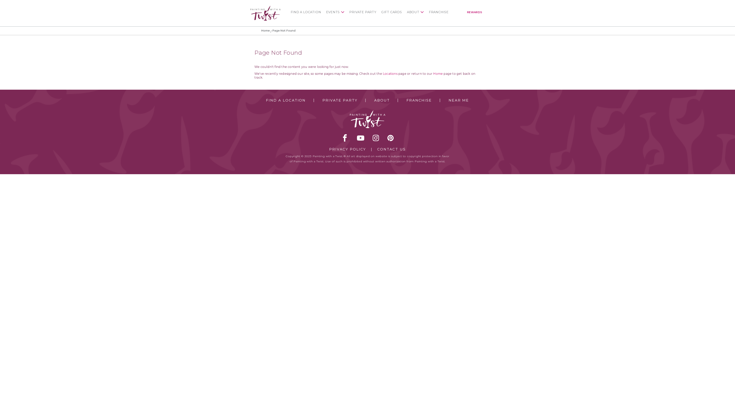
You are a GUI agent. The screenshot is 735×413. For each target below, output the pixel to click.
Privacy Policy (347, 149)
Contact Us (391, 149)
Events (333, 12)
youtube (360, 137)
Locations (390, 74)
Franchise (439, 12)
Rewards (474, 12)
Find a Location (306, 12)
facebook (345, 137)
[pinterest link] (390, 137)
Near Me (459, 100)
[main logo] (265, 7)
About (413, 12)
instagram (376, 137)
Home (265, 30)
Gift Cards (391, 12)
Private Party (362, 12)
